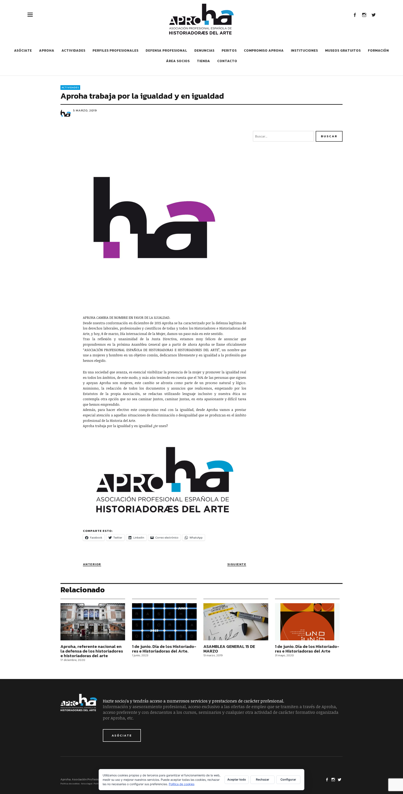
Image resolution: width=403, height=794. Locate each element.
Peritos (229, 50)
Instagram (364, 14)
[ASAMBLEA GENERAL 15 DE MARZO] (235, 621)
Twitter (373, 14)
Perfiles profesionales (116, 50)
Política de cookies (70, 783)
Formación (378, 50)
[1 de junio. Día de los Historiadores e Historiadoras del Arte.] (164, 621)
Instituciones (304, 50)
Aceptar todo (236, 779)
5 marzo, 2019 (85, 110)
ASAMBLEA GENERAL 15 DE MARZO (229, 648)
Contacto (227, 60)
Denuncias (204, 50)
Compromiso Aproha (264, 50)
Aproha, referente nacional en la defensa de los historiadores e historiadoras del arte (91, 651)
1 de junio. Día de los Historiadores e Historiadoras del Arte (307, 648)
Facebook (354, 14)
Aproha (46, 50)
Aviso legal (86, 783)
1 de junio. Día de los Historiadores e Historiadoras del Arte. (164, 648)
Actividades (73, 50)
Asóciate (23, 50)
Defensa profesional (166, 50)
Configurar (288, 779)
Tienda (203, 60)
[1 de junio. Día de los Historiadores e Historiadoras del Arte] (307, 621)
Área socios (178, 60)
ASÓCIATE (122, 735)
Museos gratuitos (343, 50)
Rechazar (262, 779)
